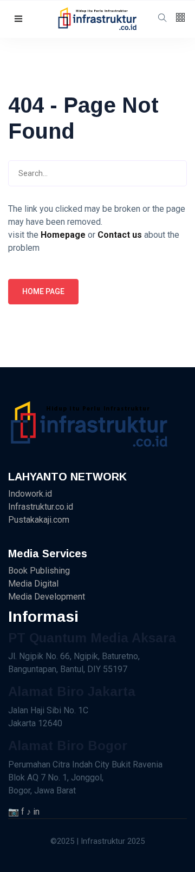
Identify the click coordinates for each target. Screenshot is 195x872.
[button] (18, 19)
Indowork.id (30, 494)
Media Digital (33, 583)
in (36, 811)
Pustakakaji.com (38, 520)
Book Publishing (39, 570)
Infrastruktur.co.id (40, 507)
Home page (43, 291)
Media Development (46, 596)
